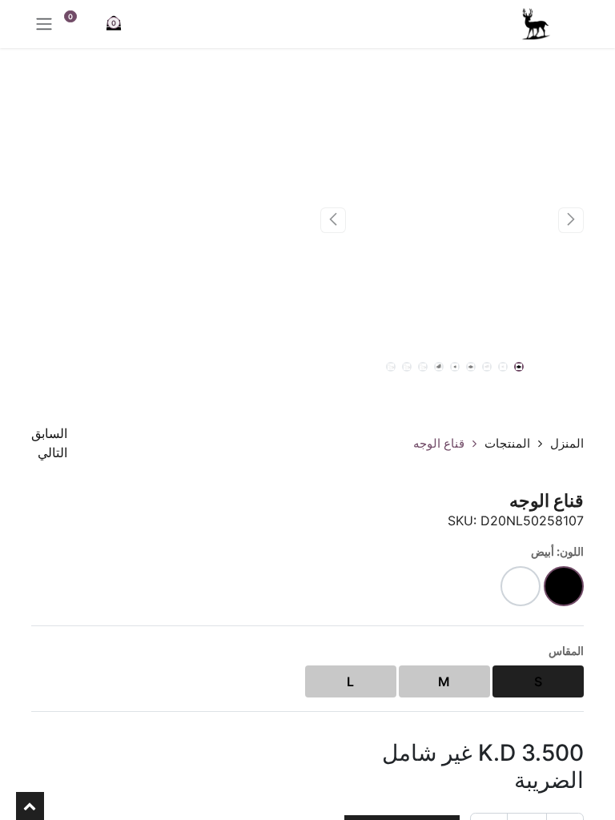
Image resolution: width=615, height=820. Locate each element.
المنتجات (507, 443)
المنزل (567, 443)
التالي (52, 452)
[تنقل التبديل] (44, 24)
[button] (570, 220)
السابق (49, 433)
